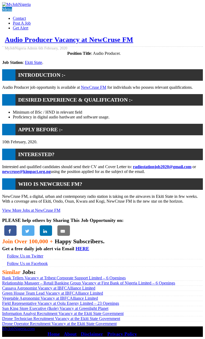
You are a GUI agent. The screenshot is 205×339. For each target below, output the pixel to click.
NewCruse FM (93, 87)
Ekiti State (33, 62)
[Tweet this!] (28, 230)
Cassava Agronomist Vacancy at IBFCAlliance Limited (48, 288)
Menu (7, 9)
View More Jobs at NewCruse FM (31, 210)
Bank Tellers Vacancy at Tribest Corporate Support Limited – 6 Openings (64, 278)
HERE (82, 248)
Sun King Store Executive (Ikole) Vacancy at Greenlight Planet (55, 308)
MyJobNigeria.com (18, 328)
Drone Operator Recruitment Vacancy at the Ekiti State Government (59, 323)
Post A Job (22, 23)
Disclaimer (92, 334)
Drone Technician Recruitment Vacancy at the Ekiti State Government (61, 318)
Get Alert (20, 28)
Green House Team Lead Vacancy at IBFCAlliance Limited (52, 293)
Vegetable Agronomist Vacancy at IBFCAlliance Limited (50, 298)
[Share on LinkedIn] (46, 230)
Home (54, 334)
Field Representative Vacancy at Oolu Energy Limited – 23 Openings (60, 303)
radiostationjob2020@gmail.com (162, 166)
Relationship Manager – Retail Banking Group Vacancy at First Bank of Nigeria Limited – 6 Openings (88, 283)
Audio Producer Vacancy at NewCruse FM (69, 40)
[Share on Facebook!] (10, 230)
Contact (19, 18)
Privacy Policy (122, 334)
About (70, 334)
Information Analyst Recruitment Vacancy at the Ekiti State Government (63, 313)
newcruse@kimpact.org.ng (26, 171)
